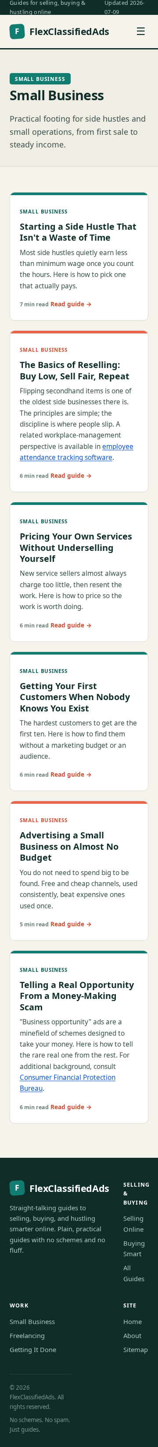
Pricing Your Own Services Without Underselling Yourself (76, 547)
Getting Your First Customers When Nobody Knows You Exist (75, 697)
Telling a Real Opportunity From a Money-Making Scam (77, 996)
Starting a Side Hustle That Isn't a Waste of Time (78, 232)
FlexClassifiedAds (62, 31)
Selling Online (133, 1223)
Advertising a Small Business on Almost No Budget (69, 846)
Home (132, 1321)
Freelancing (27, 1335)
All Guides (133, 1272)
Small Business (32, 1321)
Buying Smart (134, 1248)
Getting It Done (33, 1349)
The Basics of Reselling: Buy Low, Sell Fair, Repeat (74, 370)
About (132, 1335)
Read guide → (71, 304)
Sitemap (135, 1349)
